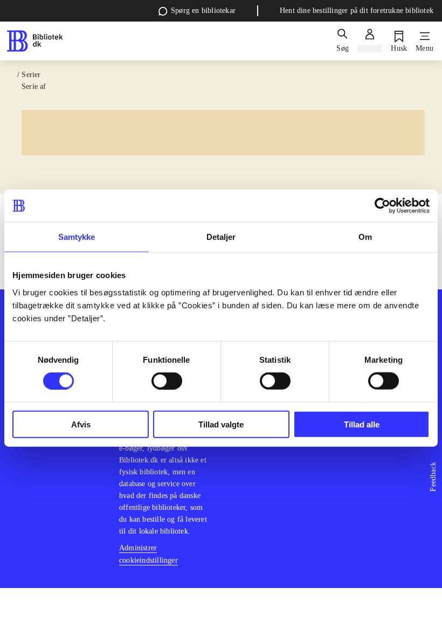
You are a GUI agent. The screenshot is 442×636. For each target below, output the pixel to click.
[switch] (166, 381)
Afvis (81, 423)
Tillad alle (361, 423)
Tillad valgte (221, 423)
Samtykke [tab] (76, 236)
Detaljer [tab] (221, 236)
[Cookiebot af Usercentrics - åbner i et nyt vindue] (382, 206)
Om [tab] (365, 236)
